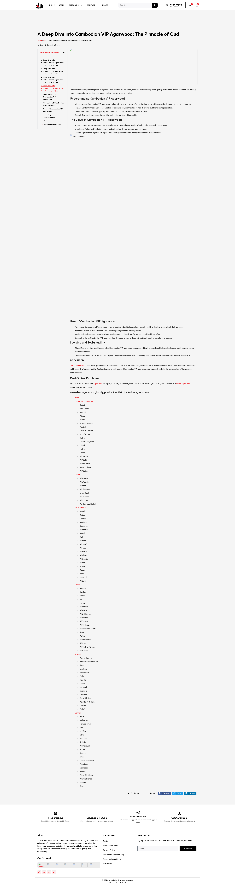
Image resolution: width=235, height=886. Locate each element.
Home (51, 5)
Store (61, 5)
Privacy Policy (109, 850)
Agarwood (97, 383)
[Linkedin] (49, 872)
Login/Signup (176, 4)
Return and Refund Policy (113, 854)
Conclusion (48, 121)
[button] (64, 52)
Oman (77, 584)
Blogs (105, 5)
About (40, 835)
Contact (91, 5)
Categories (74, 5)
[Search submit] (155, 5)
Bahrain (78, 713)
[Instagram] (44, 872)
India (77, 397)
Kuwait (78, 654)
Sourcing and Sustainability (49, 116)
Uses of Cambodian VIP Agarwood (53, 110)
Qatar (77, 474)
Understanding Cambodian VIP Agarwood (49, 97)
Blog (44, 40)
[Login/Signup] (167, 5)
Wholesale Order (110, 845)
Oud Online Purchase (52, 124)
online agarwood (183, 383)
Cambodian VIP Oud (78, 365)
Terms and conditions (112, 859)
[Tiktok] (54, 872)
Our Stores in (44, 858)
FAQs (105, 841)
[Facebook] (39, 872)
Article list (107, 863)
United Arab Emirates (84, 401)
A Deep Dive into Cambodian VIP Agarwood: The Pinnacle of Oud (52, 62)
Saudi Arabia (80, 507)
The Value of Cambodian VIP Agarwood (53, 104)
